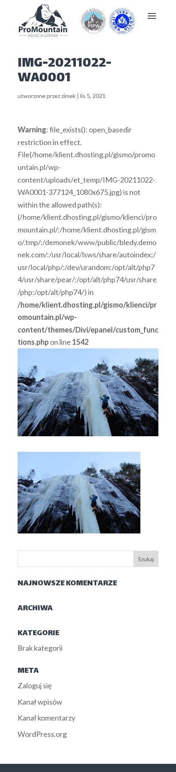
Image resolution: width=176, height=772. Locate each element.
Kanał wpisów (40, 701)
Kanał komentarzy (46, 717)
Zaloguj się (35, 685)
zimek (68, 95)
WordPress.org (42, 734)
